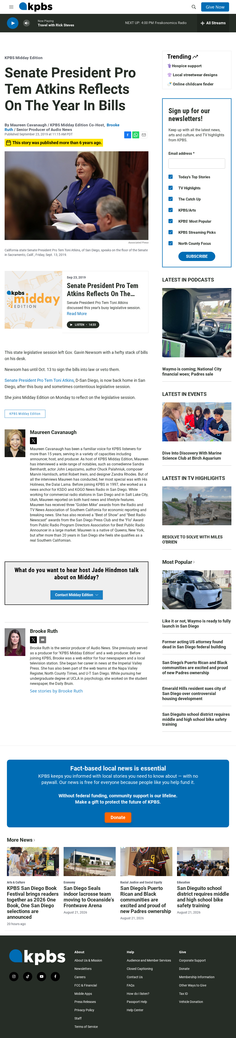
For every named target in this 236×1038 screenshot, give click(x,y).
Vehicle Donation (191, 1002)
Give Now (215, 7)
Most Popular (177, 562)
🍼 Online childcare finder (190, 84)
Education (183, 882)
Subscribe (197, 256)
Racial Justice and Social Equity (141, 882)
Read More (77, 313)
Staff (78, 1018)
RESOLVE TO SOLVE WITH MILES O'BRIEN (192, 539)
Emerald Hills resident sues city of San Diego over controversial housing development (194, 693)
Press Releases (85, 1002)
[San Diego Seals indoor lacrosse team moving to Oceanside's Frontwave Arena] (90, 861)
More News (19, 840)
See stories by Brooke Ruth (56, 691)
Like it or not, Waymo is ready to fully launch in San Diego (196, 623)
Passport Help (137, 1002)
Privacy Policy (84, 1010)
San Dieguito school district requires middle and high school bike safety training (196, 719)
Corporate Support (192, 960)
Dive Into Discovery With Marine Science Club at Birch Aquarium (192, 456)
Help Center (135, 1010)
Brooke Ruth (44, 631)
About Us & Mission (88, 960)
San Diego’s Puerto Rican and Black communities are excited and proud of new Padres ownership (195, 667)
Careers (80, 977)
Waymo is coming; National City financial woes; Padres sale (191, 371)
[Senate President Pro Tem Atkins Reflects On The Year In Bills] (33, 300)
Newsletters (82, 969)
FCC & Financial (85, 985)
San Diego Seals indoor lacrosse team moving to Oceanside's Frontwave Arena (89, 896)
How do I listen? (138, 994)
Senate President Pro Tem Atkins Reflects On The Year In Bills (102, 294)
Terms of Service (86, 1027)
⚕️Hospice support (184, 66)
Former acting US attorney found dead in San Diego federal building (194, 644)
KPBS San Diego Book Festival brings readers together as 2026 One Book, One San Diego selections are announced (33, 902)
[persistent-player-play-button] (12, 23)
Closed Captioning (140, 969)
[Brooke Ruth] (15, 642)
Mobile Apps (83, 994)
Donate (118, 817)
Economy (69, 882)
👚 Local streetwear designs (192, 75)
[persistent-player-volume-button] (26, 23)
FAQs (130, 985)
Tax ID (183, 994)
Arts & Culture (16, 882)
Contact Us (135, 977)
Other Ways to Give (192, 985)
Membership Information (197, 977)
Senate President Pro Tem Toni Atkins (39, 380)
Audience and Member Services (149, 960)
